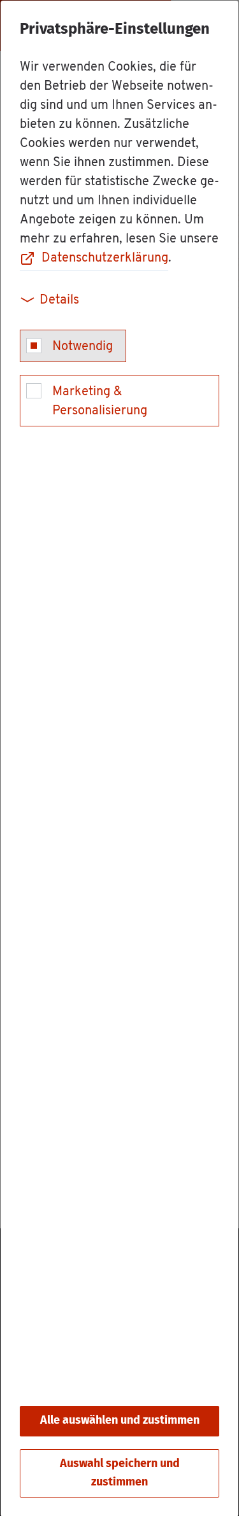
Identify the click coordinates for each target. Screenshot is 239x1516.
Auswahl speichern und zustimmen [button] (120, 1473)
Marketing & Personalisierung (99, 402)
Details (59, 300)
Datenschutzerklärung (104, 258)
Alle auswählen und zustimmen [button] (119, 1420)
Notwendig (82, 346)
